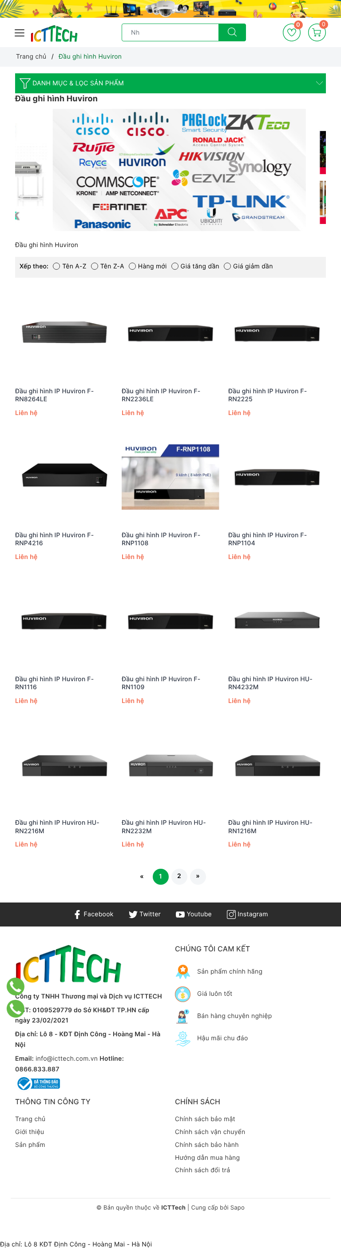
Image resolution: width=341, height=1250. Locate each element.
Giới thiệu (29, 1132)
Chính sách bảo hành (207, 1145)
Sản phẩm (30, 1145)
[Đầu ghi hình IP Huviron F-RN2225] (277, 333)
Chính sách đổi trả (202, 1170)
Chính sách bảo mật (205, 1119)
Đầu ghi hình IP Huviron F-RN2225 (267, 395)
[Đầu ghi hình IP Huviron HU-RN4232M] (277, 621)
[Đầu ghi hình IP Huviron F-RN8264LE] (64, 333)
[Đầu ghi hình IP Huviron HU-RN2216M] (64, 765)
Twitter (149, 914)
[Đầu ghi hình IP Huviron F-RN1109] (170, 621)
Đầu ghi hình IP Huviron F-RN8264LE (54, 395)
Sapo (237, 1207)
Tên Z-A (112, 266)
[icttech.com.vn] (54, 34)
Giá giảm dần (253, 266)
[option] (170, 170)
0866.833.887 (37, 1069)
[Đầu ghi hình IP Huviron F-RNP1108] (170, 477)
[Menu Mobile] (20, 32)
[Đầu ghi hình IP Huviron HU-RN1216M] (277, 765)
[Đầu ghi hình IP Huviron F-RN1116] (64, 621)
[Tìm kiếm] (232, 32)
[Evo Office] (170, 9)
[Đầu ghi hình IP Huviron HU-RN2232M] (170, 765)
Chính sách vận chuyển (210, 1132)
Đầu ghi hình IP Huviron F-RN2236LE (161, 395)
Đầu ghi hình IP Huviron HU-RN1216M (270, 827)
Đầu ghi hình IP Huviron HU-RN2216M (57, 827)
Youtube (198, 914)
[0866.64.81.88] (16, 1009)
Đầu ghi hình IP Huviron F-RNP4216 (54, 539)
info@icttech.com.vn (67, 1058)
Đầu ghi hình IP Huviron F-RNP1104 (267, 539)
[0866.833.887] (16, 986)
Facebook (97, 914)
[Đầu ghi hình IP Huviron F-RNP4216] (64, 477)
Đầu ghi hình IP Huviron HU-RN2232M (164, 827)
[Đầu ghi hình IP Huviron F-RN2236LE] (170, 333)
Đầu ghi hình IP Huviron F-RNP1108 (161, 539)
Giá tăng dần (200, 266)
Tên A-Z (74, 266)
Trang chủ (30, 1119)
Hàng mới (152, 266)
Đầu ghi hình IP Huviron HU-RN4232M (270, 683)
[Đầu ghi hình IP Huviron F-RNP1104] (277, 477)
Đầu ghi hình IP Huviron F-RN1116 (54, 683)
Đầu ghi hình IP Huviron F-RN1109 (161, 683)
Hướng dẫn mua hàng (207, 1158)
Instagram (252, 914)
